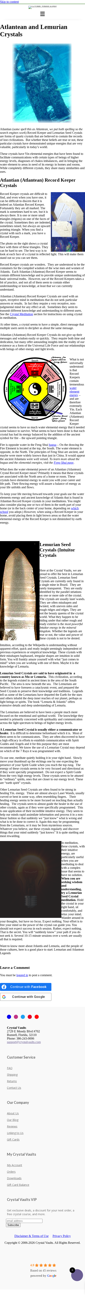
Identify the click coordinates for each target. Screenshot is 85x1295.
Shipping (12, 1074)
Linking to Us (15, 1133)
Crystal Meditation (21, 314)
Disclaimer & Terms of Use (31, 1236)
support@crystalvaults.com (24, 1042)
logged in (22, 975)
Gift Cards (13, 1139)
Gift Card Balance (18, 1185)
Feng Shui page (64, 462)
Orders (11, 1172)
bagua (52, 444)
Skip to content (9, 1)
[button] (1, 1291)
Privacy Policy (62, 1236)
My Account (14, 1165)
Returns (12, 1081)
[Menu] (42, 14)
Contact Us (14, 1088)
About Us (13, 1113)
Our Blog (12, 1120)
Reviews (12, 1126)
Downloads (14, 1178)
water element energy (74, 391)
